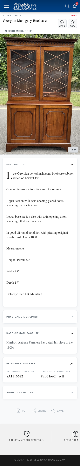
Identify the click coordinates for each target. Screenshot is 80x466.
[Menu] (6, 6)
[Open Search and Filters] (67, 6)
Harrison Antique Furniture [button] (19, 31)
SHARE (41, 410)
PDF (24, 410)
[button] (62, 23)
